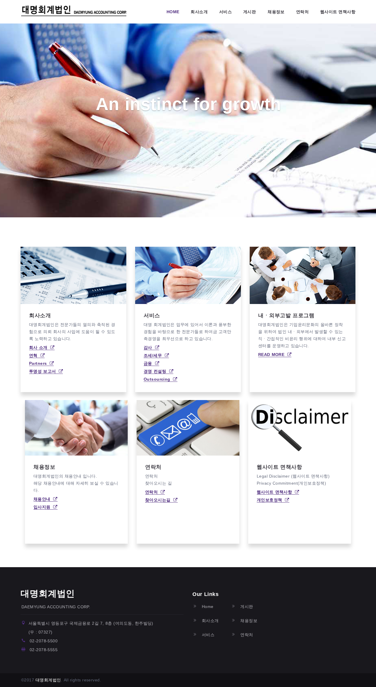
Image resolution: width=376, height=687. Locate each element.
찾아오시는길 (159, 500)
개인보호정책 (271, 500)
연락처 (302, 11)
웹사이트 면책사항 (337, 11)
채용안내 (43, 499)
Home (173, 11)
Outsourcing (158, 379)
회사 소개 (39, 347)
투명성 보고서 (44, 371)
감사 (149, 347)
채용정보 (276, 11)
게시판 (249, 11)
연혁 (35, 355)
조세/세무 (154, 355)
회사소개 (199, 11)
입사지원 (43, 507)
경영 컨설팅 (156, 371)
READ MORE (272, 354)
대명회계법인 (48, 593)
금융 (149, 363)
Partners (39, 363)
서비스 (225, 11)
